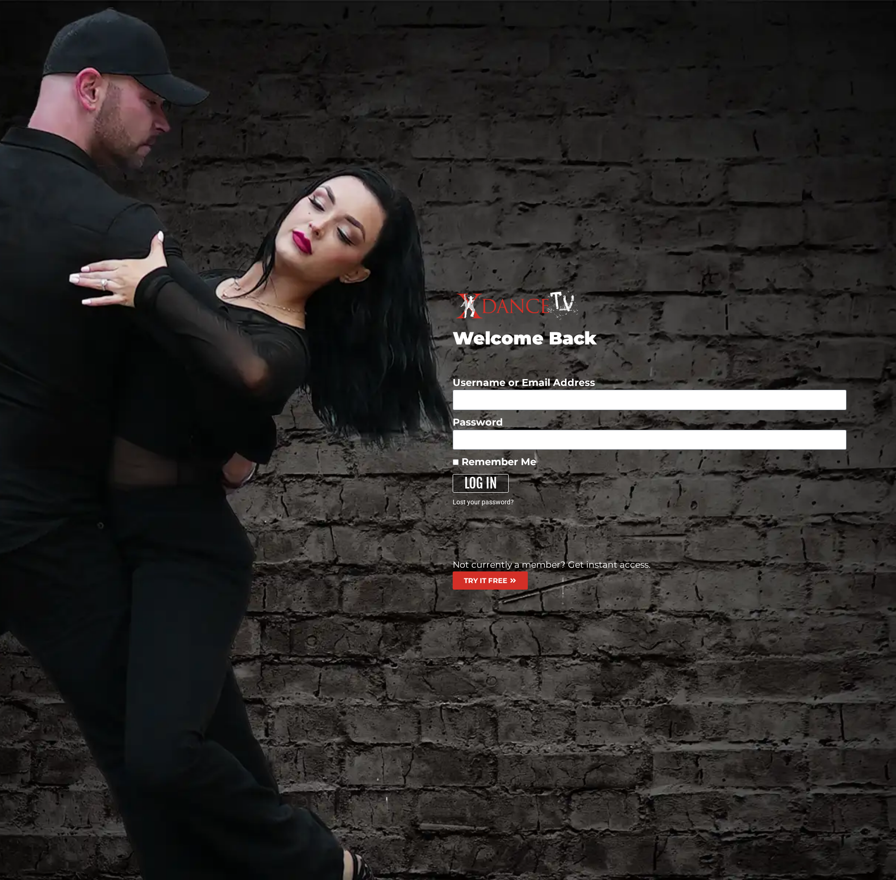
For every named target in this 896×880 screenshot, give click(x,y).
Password (478, 422)
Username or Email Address (524, 382)
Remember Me (497, 462)
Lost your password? (483, 502)
